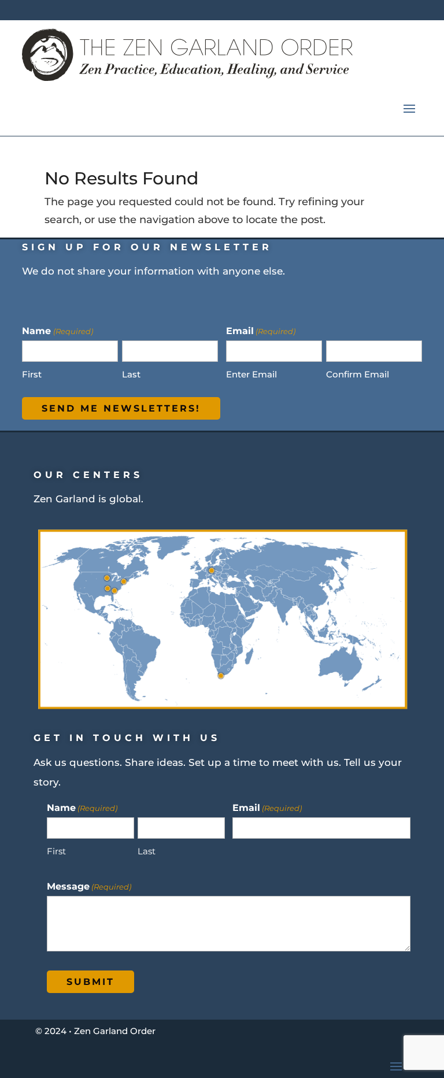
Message (89, 886)
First (32, 374)
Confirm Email (357, 374)
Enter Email (251, 374)
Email (267, 807)
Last (131, 374)
